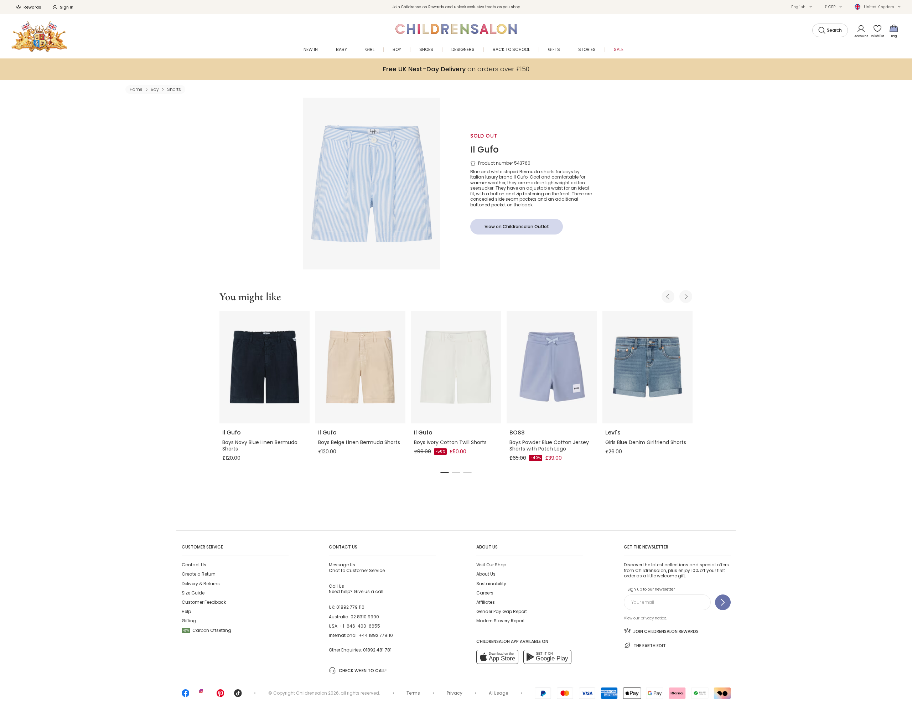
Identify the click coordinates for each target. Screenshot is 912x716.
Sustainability (491, 584)
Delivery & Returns (201, 584)
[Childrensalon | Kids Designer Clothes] (39, 36)
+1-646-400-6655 (360, 626)
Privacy (454, 693)
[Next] (685, 296)
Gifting (189, 621)
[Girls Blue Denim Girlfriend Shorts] (647, 367)
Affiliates (485, 602)
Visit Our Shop (491, 565)
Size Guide (193, 593)
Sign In (66, 7)
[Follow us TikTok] (238, 695)
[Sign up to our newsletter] (723, 602)
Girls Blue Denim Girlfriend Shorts (645, 442)
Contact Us (194, 565)
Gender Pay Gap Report (501, 611)
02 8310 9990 (365, 617)
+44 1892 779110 (376, 635)
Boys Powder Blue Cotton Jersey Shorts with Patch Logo (549, 445)
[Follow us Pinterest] (220, 695)
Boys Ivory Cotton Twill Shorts (450, 442)
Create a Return (199, 574)
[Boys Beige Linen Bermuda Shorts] (360, 367)
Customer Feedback (204, 602)
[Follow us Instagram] (203, 695)
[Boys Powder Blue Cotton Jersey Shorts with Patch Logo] (552, 367)
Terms (413, 693)
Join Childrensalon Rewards (666, 631)
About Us (486, 574)
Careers (484, 593)
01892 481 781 (377, 650)
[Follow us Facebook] (186, 695)
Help (186, 611)
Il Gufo (484, 149)
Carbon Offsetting (207, 630)
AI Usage (498, 693)
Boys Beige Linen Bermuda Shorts (359, 442)
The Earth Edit (649, 646)
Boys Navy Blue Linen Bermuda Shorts (259, 445)
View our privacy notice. (645, 618)
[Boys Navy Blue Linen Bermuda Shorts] (264, 367)
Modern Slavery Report (500, 621)
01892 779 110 (350, 607)
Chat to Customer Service (357, 567)
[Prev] (668, 296)
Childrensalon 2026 (317, 693)
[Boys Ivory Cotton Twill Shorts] (456, 367)
